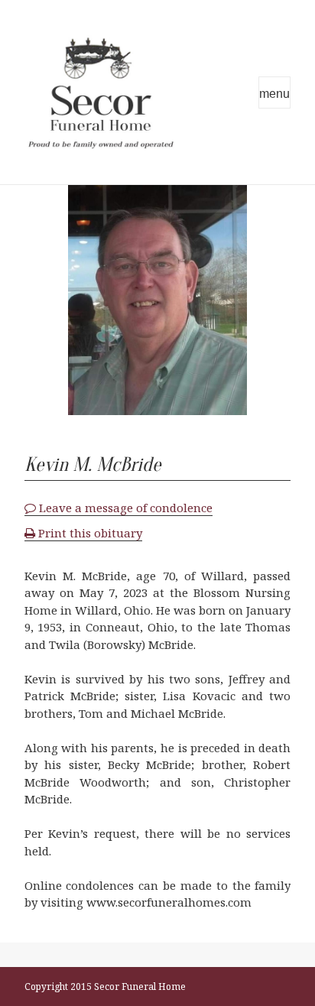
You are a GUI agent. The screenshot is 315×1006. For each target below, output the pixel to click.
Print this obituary (88, 532)
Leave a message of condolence (124, 507)
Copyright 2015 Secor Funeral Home (105, 986)
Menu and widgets (274, 92)
